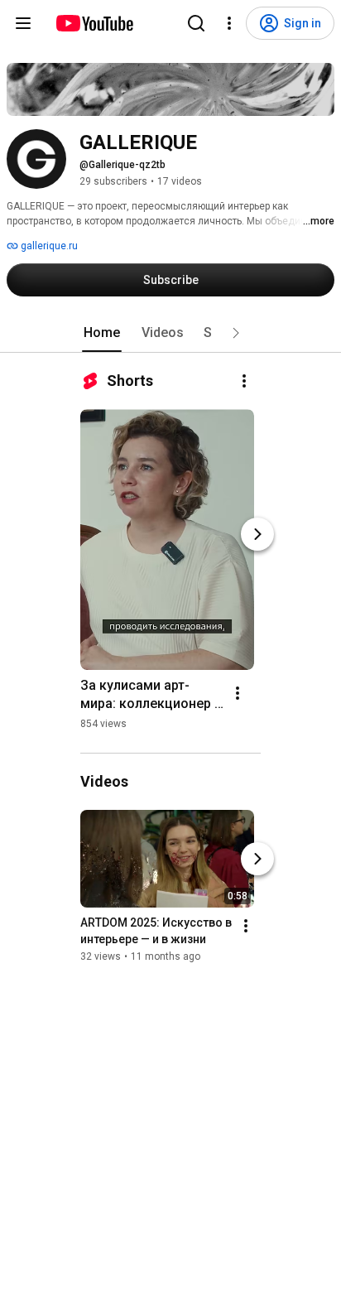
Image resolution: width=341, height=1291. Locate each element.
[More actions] (244, 380)
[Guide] (23, 23)
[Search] (196, 23)
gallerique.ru (48, 246)
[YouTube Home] (94, 23)
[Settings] (229, 23)
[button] (236, 333)
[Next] (257, 534)
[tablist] (170, 333)
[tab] (102, 333)
